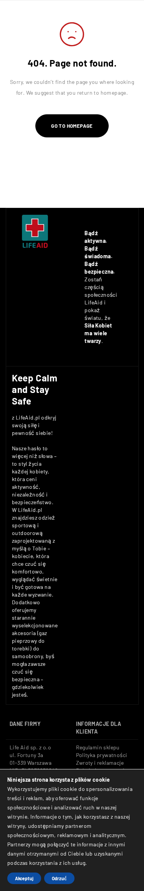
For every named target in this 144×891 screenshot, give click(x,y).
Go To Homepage (72, 126)
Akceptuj (24, 878)
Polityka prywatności (101, 755)
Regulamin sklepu (98, 747)
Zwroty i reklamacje (100, 762)
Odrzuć (59, 878)
